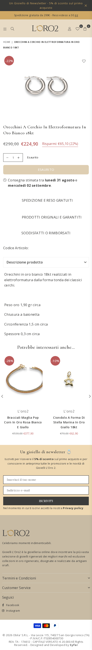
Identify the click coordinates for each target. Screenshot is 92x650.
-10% (55, 361)
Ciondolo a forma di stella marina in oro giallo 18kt (69, 422)
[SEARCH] (12, 28)
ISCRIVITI (46, 501)
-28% (9, 361)
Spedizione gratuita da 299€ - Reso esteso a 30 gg (46, 15)
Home (6, 42)
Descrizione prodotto (25, 262)
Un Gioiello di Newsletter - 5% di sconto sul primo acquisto (46, 5)
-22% (9, 61)
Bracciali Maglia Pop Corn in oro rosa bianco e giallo (23, 422)
